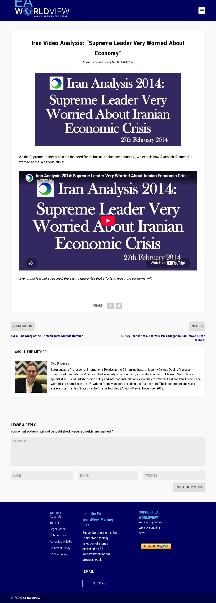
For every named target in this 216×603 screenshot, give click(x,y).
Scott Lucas (102, 62)
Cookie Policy (58, 554)
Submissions (58, 535)
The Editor (56, 523)
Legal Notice (58, 529)
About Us (55, 516)
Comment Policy (60, 548)
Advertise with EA (61, 542)
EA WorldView (31, 598)
